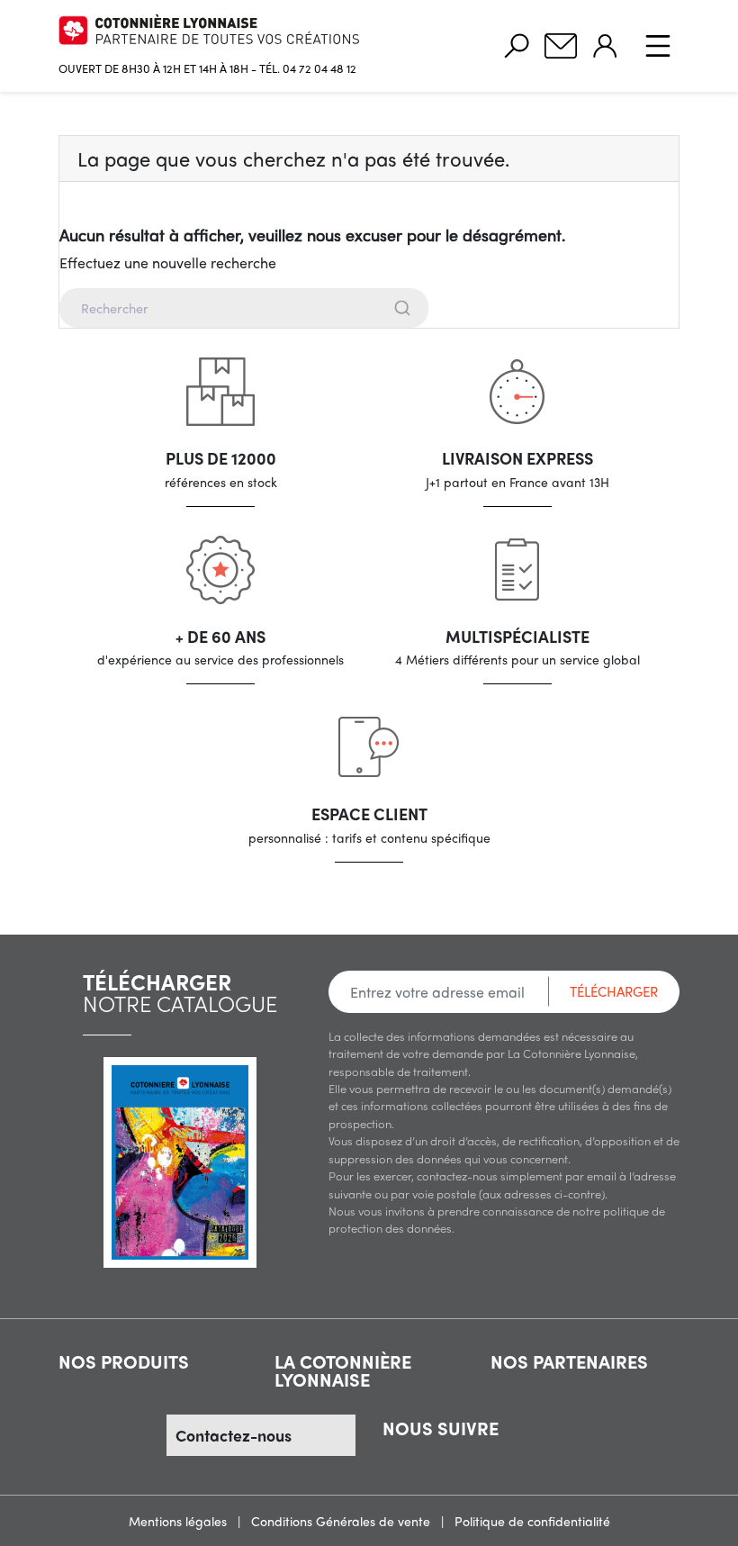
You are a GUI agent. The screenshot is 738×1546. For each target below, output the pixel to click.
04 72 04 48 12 (319, 68)
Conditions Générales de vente (342, 1520)
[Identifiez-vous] (605, 46)
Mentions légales (179, 1520)
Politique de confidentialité (532, 1520)
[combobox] (369, 308)
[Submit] (404, 308)
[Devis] (560, 46)
